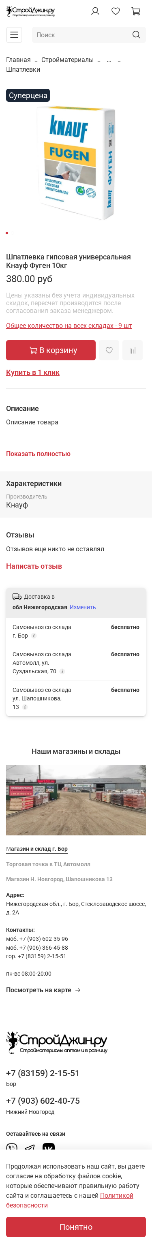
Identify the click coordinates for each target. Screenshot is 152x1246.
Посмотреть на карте (38, 990)
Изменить (83, 607)
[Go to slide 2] (12, 233)
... (109, 60)
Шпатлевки (23, 69)
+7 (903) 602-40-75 (43, 1101)
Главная (18, 60)
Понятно (76, 1227)
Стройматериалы (67, 60)
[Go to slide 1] (6, 233)
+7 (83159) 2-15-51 (43, 1073)
